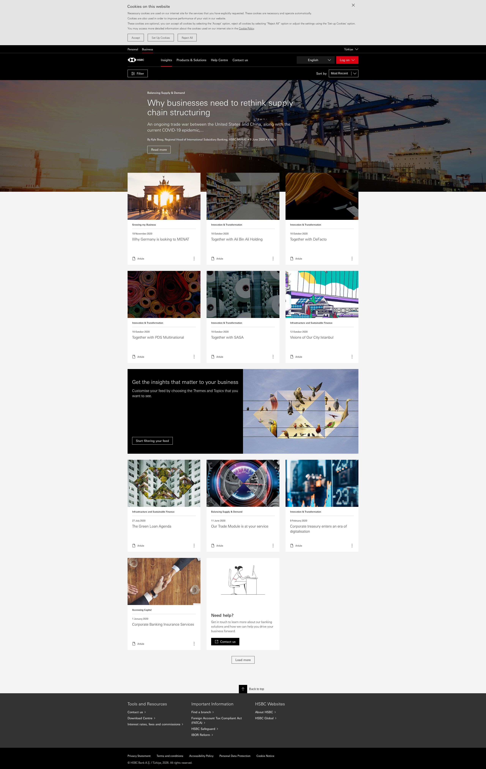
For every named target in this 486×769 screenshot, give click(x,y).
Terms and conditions (170, 755)
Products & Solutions (191, 60)
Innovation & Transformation (226, 224)
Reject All (187, 37)
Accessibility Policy (201, 755)
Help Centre (219, 60)
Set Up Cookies (161, 37)
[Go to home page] (137, 60)
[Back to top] (243, 689)
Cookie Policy (246, 28)
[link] (225, 641)
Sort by (321, 73)
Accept (136, 37)
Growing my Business (144, 224)
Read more (164, 218)
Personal (133, 49)
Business (147, 49)
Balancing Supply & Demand (226, 511)
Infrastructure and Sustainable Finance (311, 322)
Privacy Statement (139, 755)
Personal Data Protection (234, 755)
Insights (166, 60)
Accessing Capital (141, 609)
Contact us (240, 60)
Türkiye (348, 49)
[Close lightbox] (353, 5)
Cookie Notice (265, 755)
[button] (138, 73)
